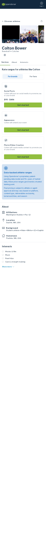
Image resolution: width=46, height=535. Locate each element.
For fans (33, 76)
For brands (12, 76)
